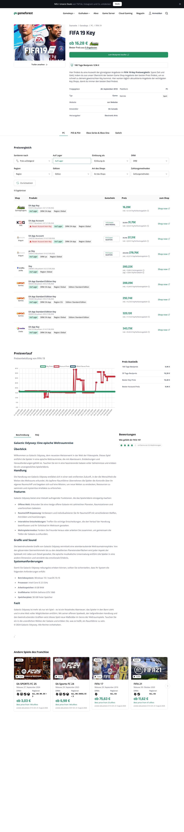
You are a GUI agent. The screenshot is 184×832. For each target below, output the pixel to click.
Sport (165, 96)
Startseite (73, 25)
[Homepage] (23, 13)
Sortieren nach (21, 155)
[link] (163, 208)
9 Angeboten (91, 47)
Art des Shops (98, 168)
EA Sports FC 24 (65, 684)
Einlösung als (98, 155)
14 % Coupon (109, 222)
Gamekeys (84, 25)
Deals (117, 4)
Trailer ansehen (38, 64)
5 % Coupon (109, 237)
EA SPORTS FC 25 (27, 684)
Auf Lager (57, 155)
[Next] (167, 686)
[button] (112, 224)
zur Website (112, 102)
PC (92, 25)
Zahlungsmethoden (140, 168)
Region (17, 168)
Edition (56, 168)
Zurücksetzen (26, 183)
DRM (133, 155)
